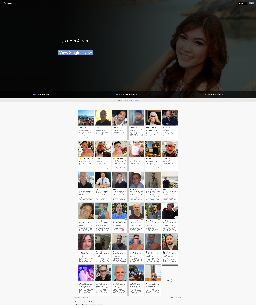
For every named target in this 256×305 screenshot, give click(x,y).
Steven (165, 127)
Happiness (81, 194)
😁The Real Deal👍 (117, 225)
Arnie (115, 283)
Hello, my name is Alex (151, 194)
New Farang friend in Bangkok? (85, 132)
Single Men (129, 100)
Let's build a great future (168, 163)
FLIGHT (132, 127)
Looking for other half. (151, 225)
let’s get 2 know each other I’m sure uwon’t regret (136, 163)
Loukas (149, 159)
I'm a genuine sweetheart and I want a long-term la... (119, 163)
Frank (98, 190)
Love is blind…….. (149, 287)
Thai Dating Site (120, 100)
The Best (81, 256)
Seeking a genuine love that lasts (119, 132)
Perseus (82, 252)
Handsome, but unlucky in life (136, 194)
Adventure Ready (116, 256)
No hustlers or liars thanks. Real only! (170, 225)
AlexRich (149, 190)
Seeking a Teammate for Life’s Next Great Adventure (170, 256)
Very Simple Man (149, 256)
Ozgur (132, 190)
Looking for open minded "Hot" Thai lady (103, 194)
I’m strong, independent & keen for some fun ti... (153, 163)
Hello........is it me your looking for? (119, 194)
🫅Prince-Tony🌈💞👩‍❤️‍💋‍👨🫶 (118, 159)
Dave (131, 283)
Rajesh (148, 221)
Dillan (98, 159)
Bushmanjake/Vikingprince (152, 132)
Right (98, 252)
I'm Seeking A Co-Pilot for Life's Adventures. (103, 163)
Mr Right (98, 256)
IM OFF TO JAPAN (133, 132)
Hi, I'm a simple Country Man (135, 287)
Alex (114, 127)
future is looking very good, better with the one (86, 287)
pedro (165, 190)
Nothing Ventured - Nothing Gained (136, 225)
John (98, 283)
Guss (98, 127)
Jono (165, 159)
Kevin (81, 190)
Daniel (165, 252)
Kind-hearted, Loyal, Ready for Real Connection (103, 287)
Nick (148, 252)
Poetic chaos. (132, 256)
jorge (131, 159)
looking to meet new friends (102, 132)
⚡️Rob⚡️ (116, 221)
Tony (114, 252)
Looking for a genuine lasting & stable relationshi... (86, 163)
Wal (164, 221)
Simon (132, 252)
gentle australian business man (85, 225)
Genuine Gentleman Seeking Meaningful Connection (119, 287)
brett (81, 283)
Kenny (81, 127)
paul (81, 221)
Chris (98, 221)
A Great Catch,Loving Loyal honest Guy (170, 132)
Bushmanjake (151, 127)
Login (251, 3)
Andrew (115, 190)
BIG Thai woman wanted (101, 225)
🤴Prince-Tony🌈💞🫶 (85, 159)
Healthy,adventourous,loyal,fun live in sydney (170, 194)
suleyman (149, 283)
